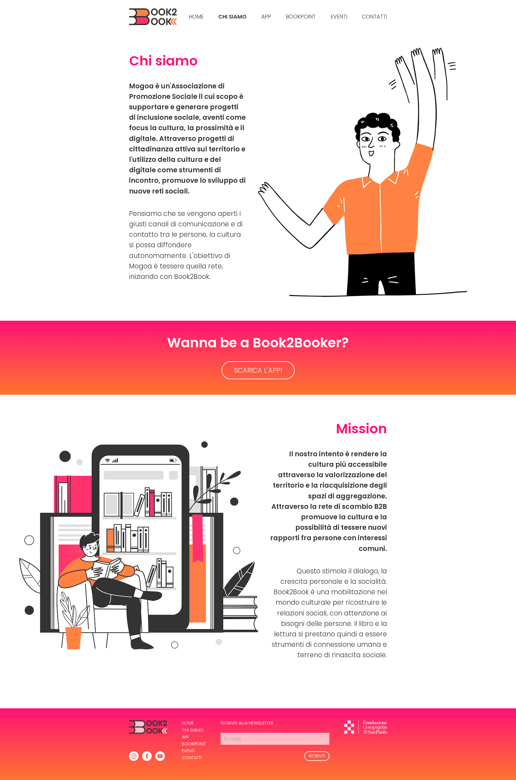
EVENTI (339, 16)
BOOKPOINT (301, 16)
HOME (196, 16)
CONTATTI (374, 16)
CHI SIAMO (232, 16)
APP (266, 16)
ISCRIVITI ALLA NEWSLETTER (247, 723)
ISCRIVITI (316, 756)
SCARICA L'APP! (258, 370)
